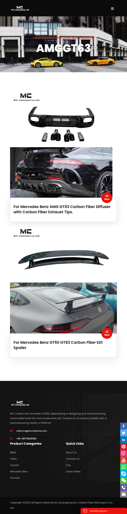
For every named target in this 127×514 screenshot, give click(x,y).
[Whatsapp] (123, 467)
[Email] (123, 494)
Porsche (15, 477)
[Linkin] (123, 439)
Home (37, 37)
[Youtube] (123, 460)
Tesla (13, 458)
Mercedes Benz (67, 37)
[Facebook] (123, 426)
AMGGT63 (87, 37)
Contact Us (73, 458)
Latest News (73, 471)
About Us (71, 452)
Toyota (14, 465)
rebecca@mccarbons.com (31, 430)
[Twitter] (123, 432)
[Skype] (123, 473)
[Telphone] (123, 487)
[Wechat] (123, 480)
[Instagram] (123, 453)
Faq (68, 465)
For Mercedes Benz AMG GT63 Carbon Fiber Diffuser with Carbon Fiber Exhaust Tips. (61, 209)
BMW (13, 452)
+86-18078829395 (26, 438)
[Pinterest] (123, 446)
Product (49, 37)
